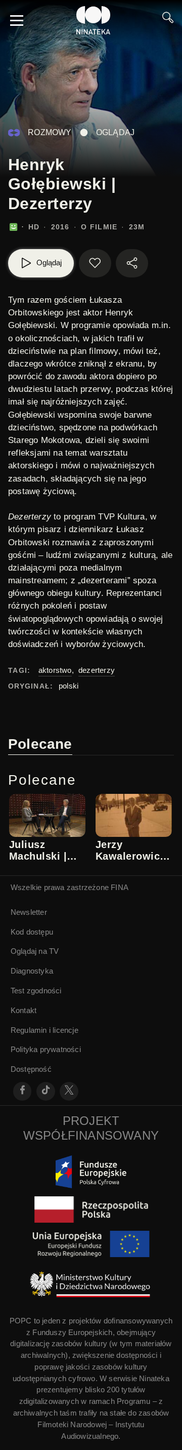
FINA (119, 887)
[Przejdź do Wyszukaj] (168, 20)
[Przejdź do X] (69, 1091)
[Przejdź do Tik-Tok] (45, 1091)
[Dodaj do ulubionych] (95, 263)
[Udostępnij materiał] (132, 263)
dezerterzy (96, 670)
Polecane (40, 744)
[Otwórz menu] (16, 20)
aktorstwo (55, 670)
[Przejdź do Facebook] (22, 1091)
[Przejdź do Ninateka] (93, 20)
